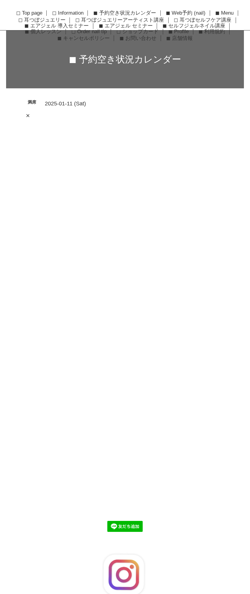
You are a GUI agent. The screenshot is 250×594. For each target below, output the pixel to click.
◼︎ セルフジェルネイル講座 (193, 26)
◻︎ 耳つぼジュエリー (42, 20)
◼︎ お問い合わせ (138, 38)
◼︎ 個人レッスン (43, 31)
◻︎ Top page (29, 13)
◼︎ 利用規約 (211, 31)
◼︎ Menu (224, 13)
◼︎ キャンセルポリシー (83, 38)
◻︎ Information (68, 13)
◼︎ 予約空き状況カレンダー (124, 13)
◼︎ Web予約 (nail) (185, 13)
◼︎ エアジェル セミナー (126, 26)
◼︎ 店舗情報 (179, 38)
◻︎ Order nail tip (89, 31)
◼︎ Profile (178, 31)
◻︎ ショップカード (137, 31)
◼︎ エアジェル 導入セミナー (56, 26)
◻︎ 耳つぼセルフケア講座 (202, 20)
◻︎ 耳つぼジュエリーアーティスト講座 (119, 20)
